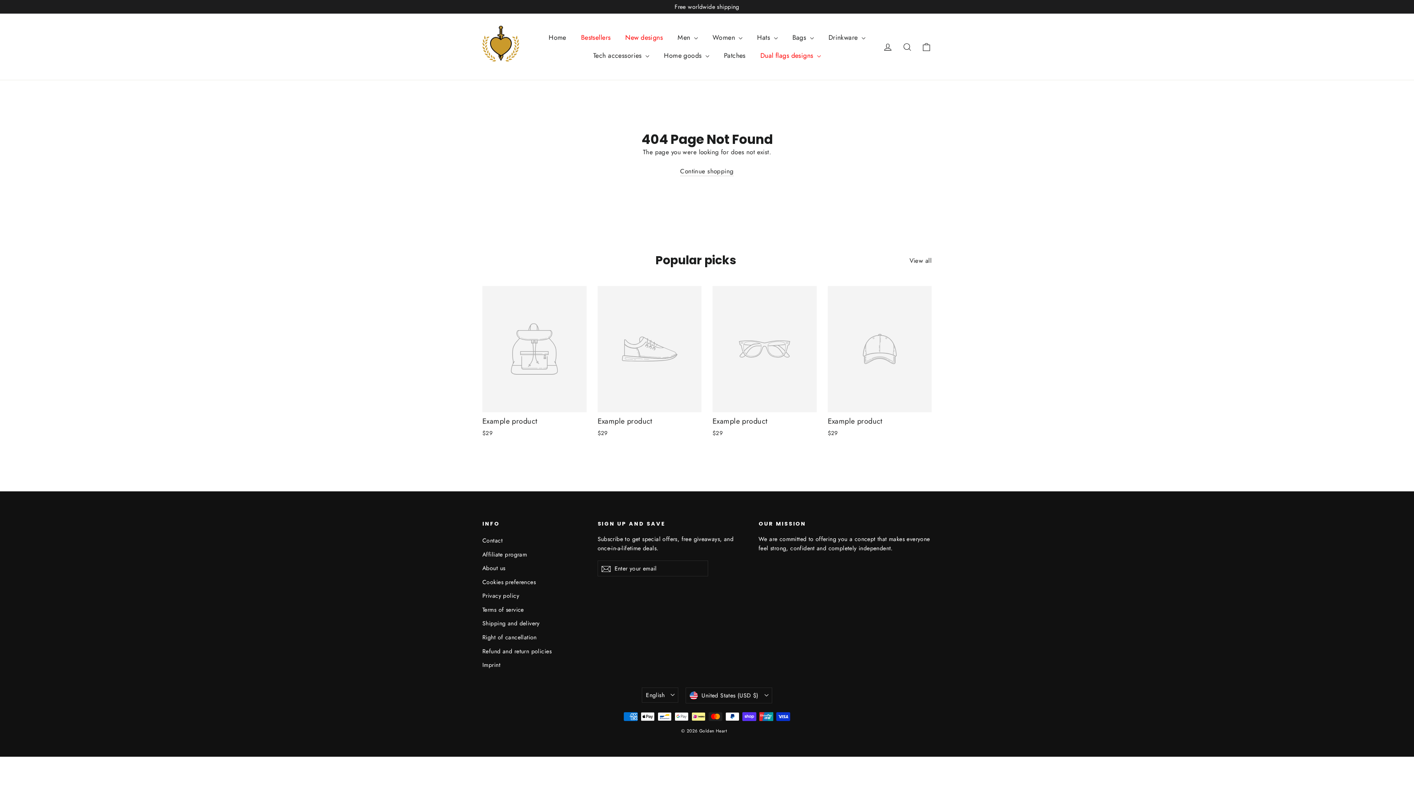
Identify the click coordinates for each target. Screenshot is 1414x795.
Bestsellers (596, 37)
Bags (800, 37)
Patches (735, 55)
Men (685, 37)
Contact (492, 540)
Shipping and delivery (511, 623)
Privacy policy (500, 595)
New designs (644, 37)
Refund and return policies (517, 651)
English (655, 695)
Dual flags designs (787, 55)
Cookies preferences (509, 582)
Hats (764, 37)
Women (725, 37)
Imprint (491, 665)
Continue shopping (707, 171)
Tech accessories (618, 55)
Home (557, 37)
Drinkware (844, 37)
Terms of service (503, 609)
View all (921, 260)
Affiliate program (504, 554)
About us (493, 568)
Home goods (684, 55)
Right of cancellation (509, 637)
